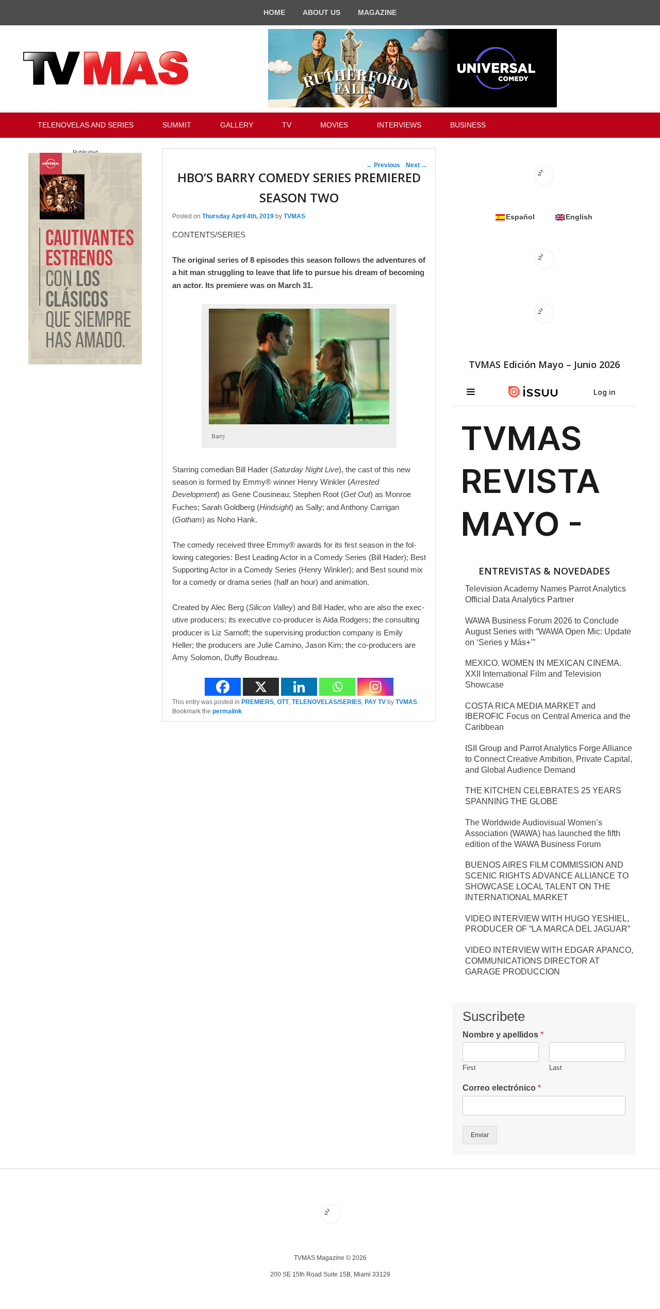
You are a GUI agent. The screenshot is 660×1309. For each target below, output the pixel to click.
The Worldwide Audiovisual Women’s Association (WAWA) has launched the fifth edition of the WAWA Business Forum (542, 833)
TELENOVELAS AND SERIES (86, 125)
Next (416, 165)
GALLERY (236, 125)
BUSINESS (468, 125)
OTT (283, 702)
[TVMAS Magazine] (105, 68)
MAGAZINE (377, 12)
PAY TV (375, 702)
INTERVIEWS (399, 125)
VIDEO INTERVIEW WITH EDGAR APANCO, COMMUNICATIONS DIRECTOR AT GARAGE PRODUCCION (549, 961)
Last (555, 1068)
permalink (227, 711)
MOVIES (334, 125)
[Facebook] (223, 687)
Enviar (480, 1135)
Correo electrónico (502, 1087)
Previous (383, 165)
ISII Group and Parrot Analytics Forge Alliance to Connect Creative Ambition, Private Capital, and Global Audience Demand (548, 759)
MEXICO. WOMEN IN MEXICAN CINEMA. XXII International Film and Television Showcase (543, 674)
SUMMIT (176, 125)
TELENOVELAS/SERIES (326, 702)
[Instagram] (375, 687)
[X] (261, 687)
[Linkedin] (299, 687)
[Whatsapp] (337, 687)
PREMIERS (257, 702)
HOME (274, 12)
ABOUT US (321, 12)
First (469, 1068)
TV (286, 125)
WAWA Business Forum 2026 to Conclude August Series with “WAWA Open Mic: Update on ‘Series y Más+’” (548, 631)
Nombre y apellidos (503, 1034)
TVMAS (294, 216)
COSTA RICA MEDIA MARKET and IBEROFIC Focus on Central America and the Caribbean (548, 716)
